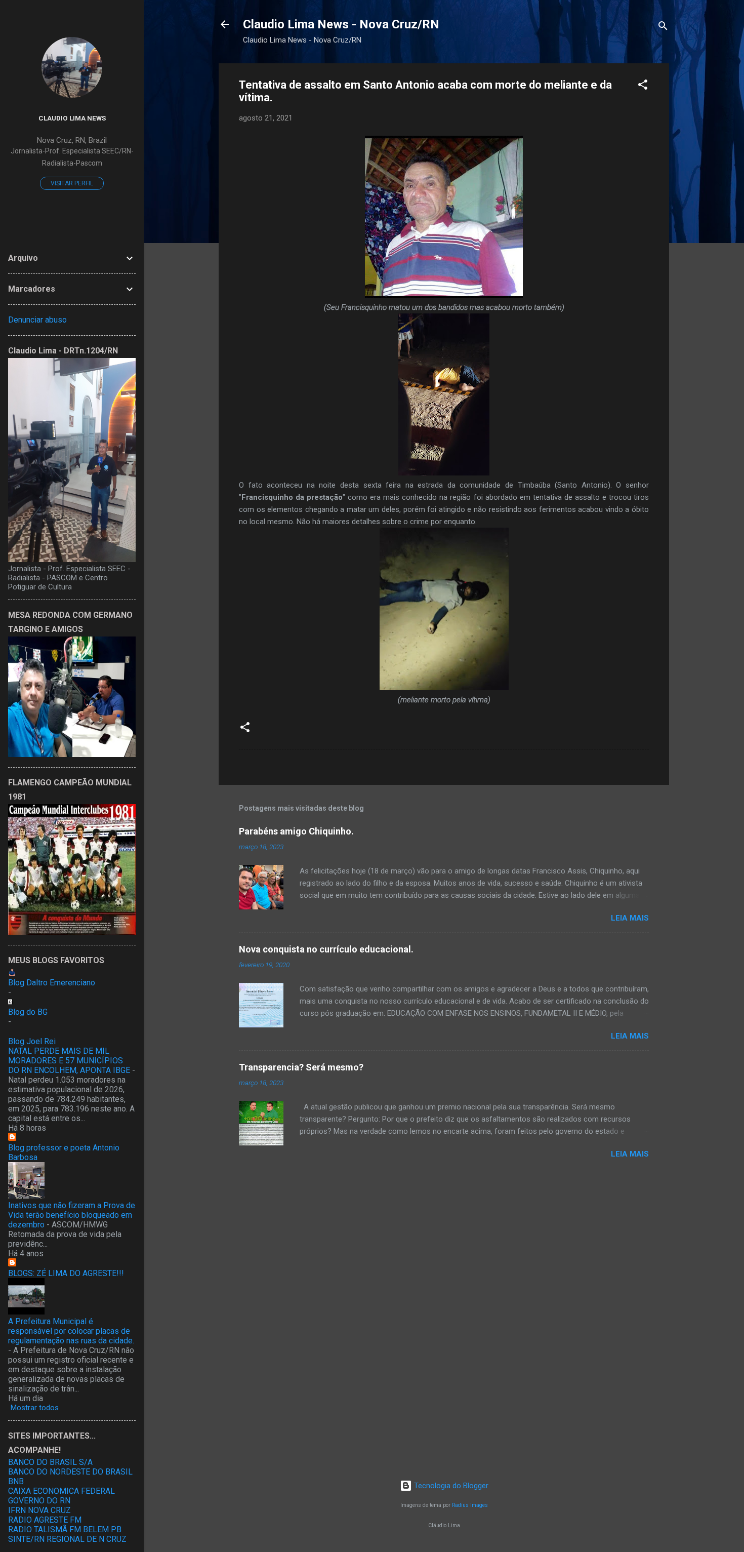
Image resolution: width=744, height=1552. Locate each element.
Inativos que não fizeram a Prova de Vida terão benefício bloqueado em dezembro (71, 1215)
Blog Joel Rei (32, 1041)
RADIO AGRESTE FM (44, 1520)
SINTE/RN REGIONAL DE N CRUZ (67, 1539)
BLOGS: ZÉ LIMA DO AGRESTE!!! (66, 1273)
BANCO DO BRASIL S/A (50, 1462)
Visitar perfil (72, 183)
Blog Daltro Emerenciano (51, 982)
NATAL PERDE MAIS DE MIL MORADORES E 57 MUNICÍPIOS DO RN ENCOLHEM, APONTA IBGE (69, 1060)
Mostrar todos (35, 1407)
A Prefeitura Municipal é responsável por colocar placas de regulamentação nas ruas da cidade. (71, 1331)
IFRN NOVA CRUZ (39, 1510)
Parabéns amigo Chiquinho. (296, 831)
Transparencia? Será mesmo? (301, 1067)
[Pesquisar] (663, 27)
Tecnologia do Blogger (450, 1485)
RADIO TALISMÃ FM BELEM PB (64, 1529)
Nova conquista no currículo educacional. (326, 949)
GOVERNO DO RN (39, 1500)
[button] (643, 86)
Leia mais (630, 918)
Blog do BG (28, 1012)
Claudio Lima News (72, 118)
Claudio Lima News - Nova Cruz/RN (341, 24)
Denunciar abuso (37, 320)
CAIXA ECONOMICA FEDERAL (61, 1491)
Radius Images (470, 1505)
